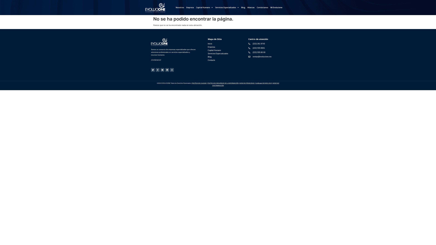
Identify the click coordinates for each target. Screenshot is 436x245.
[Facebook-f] (158, 70)
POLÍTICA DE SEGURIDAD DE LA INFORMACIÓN (223, 83)
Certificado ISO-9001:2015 (263, 83)
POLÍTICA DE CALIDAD (199, 83)
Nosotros (180, 7)
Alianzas (251, 7)
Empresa (190, 7)
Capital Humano (203, 7)
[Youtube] (162, 70)
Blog (243, 7)
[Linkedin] (167, 70)
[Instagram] (172, 70)
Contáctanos (262, 7)
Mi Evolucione (276, 7)
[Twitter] (153, 70)
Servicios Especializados (225, 7)
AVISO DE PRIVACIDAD (247, 83)
